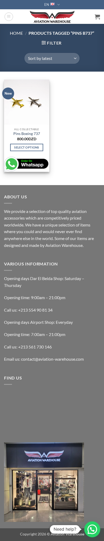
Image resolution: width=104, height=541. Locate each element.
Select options (26, 147)
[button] (9, 16)
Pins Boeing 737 (26, 134)
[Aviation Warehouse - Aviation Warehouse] (52, 16)
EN (46, 4)
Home (16, 33)
